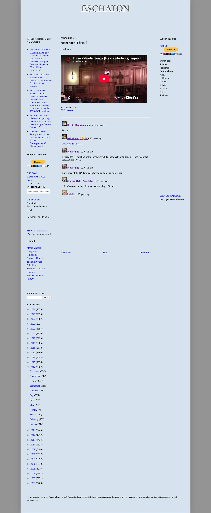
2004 (33, 473)
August (33, 390)
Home (106, 252)
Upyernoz (31, 272)
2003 (33, 478)
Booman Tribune (35, 275)
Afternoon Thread (74, 43)
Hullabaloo (32, 254)
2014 (33, 367)
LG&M (30, 279)
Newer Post (66, 252)
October (34, 381)
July (32, 395)
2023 (33, 323)
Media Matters (34, 248)
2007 (33, 459)
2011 (33, 440)
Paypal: (163, 45)
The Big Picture (34, 261)
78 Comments (67, 110)
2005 (33, 468)
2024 (33, 319)
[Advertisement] (105, 25)
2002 (33, 483)
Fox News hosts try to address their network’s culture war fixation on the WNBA (40, 80)
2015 (33, 362)
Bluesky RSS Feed (36, 176)
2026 (33, 309)
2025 (33, 314)
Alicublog (31, 265)
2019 (33, 343)
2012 (33, 435)
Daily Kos (32, 251)
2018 (33, 347)
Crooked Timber (35, 258)
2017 (33, 352)
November (35, 376)
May (32, 405)
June (32, 400)
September (35, 385)
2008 (33, 454)
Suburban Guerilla (36, 268)
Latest (30, 180)
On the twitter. (34, 199)
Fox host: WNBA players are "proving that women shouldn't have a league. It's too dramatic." (40, 121)
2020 (33, 338)
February (34, 419)
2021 (33, 333)
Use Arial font (37, 38)
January (34, 424)
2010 (33, 444)
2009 (33, 449)
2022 (33, 328)
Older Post (145, 252)
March (33, 414)
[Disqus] (105, 158)
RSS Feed (32, 173)
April (32, 409)
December (35, 371)
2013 (33, 430)
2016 (33, 357)
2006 (33, 464)
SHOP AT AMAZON (37, 230)
